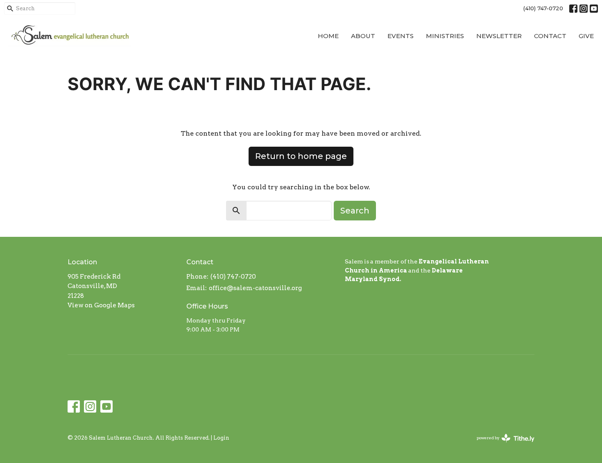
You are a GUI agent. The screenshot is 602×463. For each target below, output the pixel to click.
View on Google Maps (101, 305)
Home (328, 36)
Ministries (445, 36)
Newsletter (499, 36)
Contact (550, 36)
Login (221, 438)
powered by (501, 444)
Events (400, 36)
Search (354, 211)
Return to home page (301, 156)
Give (586, 36)
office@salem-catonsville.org (255, 288)
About (363, 36)
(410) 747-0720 (543, 8)
